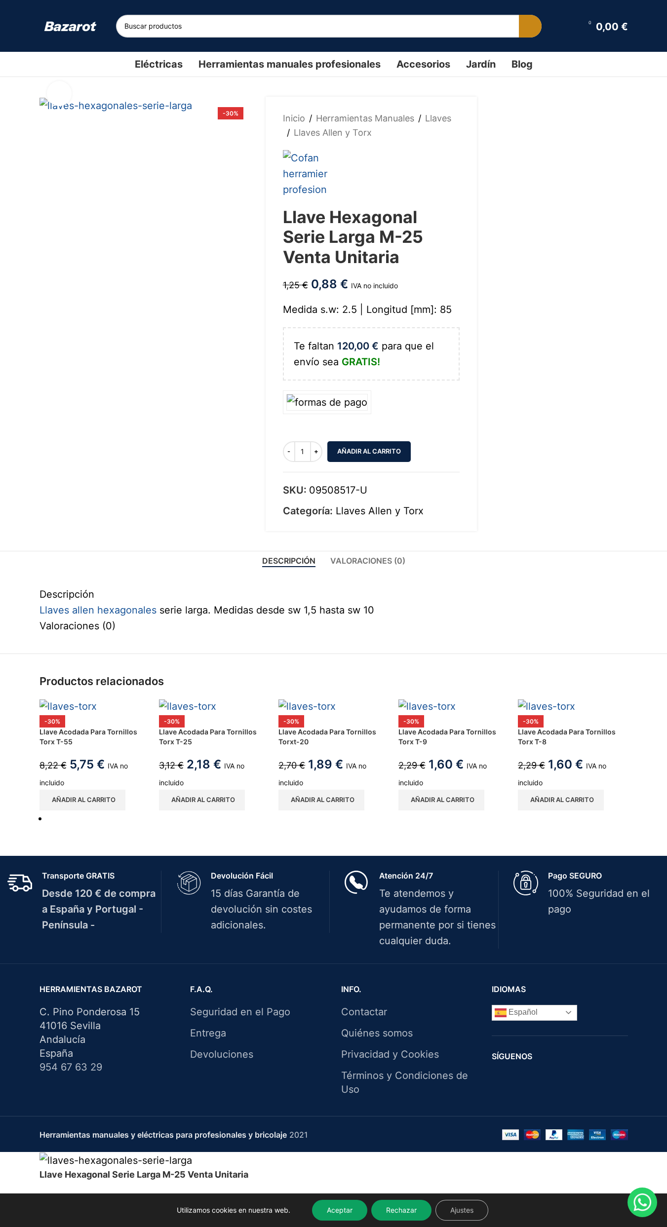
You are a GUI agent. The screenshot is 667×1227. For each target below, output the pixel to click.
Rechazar (401, 1210)
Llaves (438, 118)
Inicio (294, 118)
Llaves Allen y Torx (333, 132)
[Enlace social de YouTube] (578, 1079)
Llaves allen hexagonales (98, 610)
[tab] (288, 561)
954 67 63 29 (70, 1067)
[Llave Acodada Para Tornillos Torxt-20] (307, 706)
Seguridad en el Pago (240, 1012)
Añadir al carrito (369, 451)
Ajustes (461, 1210)
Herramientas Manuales (365, 118)
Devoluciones (221, 1054)
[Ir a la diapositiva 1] (338, 818)
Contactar (364, 1012)
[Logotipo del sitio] (70, 26)
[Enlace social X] (553, 1079)
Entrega (208, 1033)
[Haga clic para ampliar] (59, 93)
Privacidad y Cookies (390, 1054)
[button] (82, 800)
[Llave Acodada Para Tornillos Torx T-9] (427, 706)
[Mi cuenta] (568, 26)
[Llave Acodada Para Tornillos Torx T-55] (68, 706)
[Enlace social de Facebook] (541, 1079)
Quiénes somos (377, 1033)
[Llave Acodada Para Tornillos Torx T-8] (546, 706)
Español (522, 1012)
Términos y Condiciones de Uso (404, 1082)
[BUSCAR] (530, 26)
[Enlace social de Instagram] (566, 1079)
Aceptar (340, 1210)
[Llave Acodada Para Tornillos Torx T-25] (187, 706)
